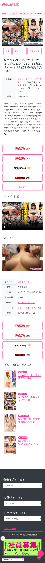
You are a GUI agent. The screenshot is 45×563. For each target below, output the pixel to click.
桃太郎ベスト (24, 282)
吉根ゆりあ (23, 79)
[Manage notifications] (39, 557)
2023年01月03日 (26, 303)
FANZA (22, 187)
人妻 (28, 308)
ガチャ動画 (35, 51)
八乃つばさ (34, 79)
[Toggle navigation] (40, 4)
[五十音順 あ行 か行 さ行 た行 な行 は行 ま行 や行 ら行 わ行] (22, 503)
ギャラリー (19, 51)
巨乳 (34, 308)
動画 (8, 51)
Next (42, 258)
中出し (21, 308)
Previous (3, 258)
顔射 (40, 308)
